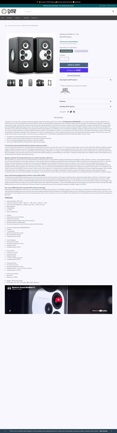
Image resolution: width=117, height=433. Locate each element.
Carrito (112, 6)
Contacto (34, 18)
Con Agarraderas (81, 51)
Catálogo (9, 18)
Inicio (2, 18)
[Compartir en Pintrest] (74, 111)
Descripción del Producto (68, 80)
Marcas (17, 18)
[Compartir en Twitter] (71, 111)
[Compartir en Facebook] (68, 111)
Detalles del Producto (67, 106)
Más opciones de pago (73, 75)
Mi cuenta (103, 6)
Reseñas (63, 101)
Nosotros (26, 18)
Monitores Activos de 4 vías (14, 25)
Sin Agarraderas (66, 51)
